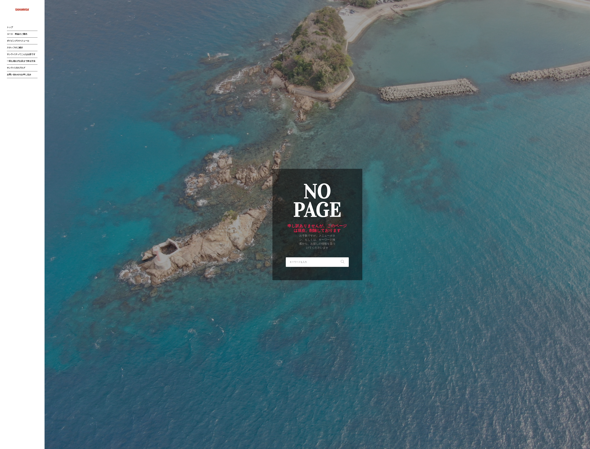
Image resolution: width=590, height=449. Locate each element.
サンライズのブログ (16, 68)
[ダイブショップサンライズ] (22, 10)
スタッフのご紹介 (15, 47)
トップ (10, 27)
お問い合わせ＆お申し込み (19, 75)
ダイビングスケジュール (18, 41)
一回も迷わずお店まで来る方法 (21, 61)
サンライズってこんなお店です (21, 54)
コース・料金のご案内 (17, 34)
